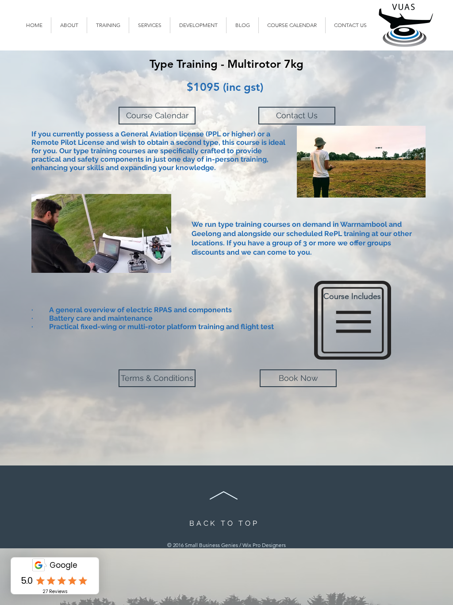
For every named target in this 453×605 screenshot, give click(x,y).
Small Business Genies (211, 545)
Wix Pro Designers (264, 545)
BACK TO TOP (224, 523)
